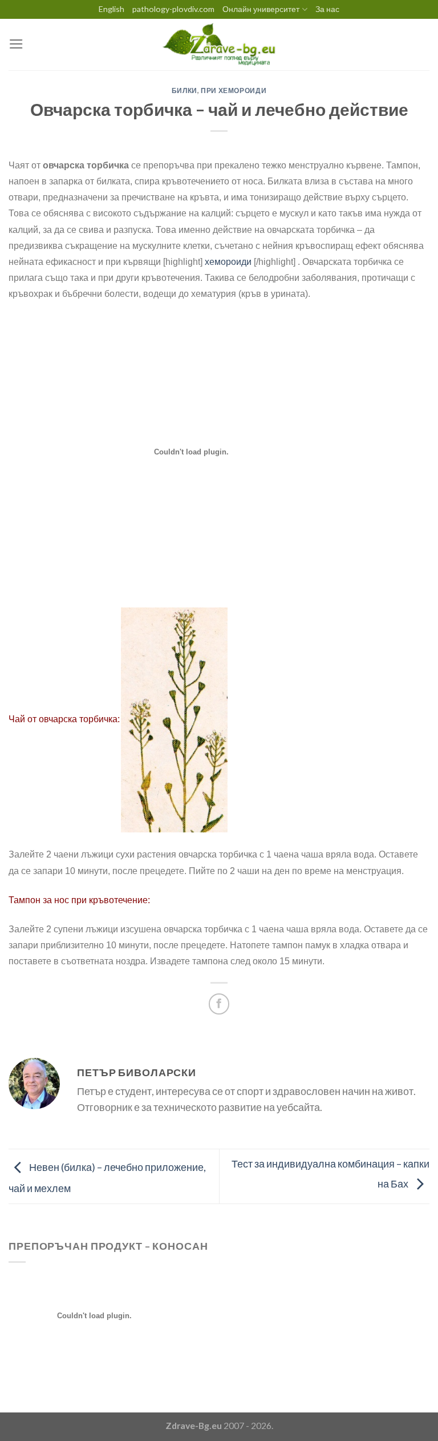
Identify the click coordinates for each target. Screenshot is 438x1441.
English (111, 9)
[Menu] (16, 44)
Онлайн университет (260, 9)
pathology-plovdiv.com (173, 9)
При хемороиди (233, 90)
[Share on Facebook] (219, 1003)
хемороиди (228, 262)
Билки (184, 90)
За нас (327, 9)
